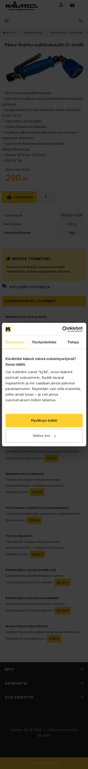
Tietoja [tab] (73, 342)
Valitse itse (41, 436)
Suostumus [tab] (15, 342)
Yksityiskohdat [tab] (44, 342)
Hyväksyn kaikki (44, 420)
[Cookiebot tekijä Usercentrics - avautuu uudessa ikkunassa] (63, 329)
